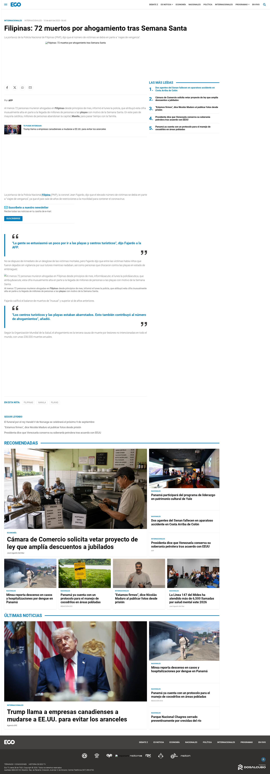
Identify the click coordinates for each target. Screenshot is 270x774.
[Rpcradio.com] (148, 758)
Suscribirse (13, 218)
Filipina (46, 194)
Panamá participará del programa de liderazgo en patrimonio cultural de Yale (183, 496)
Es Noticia (166, 4)
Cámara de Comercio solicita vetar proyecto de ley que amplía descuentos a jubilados (72, 543)
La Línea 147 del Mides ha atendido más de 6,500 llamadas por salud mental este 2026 (191, 598)
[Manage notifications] (263, 759)
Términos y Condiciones (15, 764)
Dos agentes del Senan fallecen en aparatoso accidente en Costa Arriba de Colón (182, 522)
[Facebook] (7, 87)
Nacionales (195, 4)
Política (207, 4)
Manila (42, 402)
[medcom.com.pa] (185, 758)
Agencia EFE (12, 725)
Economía (181, 4)
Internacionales (224, 4)
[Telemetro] (84, 758)
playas (54, 402)
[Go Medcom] (136, 758)
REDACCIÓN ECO (66, 606)
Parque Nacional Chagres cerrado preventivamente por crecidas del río (176, 718)
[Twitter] (14, 87)
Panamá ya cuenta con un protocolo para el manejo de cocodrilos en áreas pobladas (183, 128)
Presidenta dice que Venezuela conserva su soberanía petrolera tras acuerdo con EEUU (52, 432)
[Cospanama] (122, 755)
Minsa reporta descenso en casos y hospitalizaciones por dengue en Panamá (29, 598)
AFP (10, 100)
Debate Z (153, 4)
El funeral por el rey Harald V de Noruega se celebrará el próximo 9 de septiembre (49, 421)
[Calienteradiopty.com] (161, 758)
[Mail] (30, 87)
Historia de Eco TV (37, 764)
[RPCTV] (97, 758)
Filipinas (28, 402)
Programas (242, 4)
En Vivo (256, 4)
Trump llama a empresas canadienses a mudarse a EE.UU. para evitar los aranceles (64, 129)
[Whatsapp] (22, 87)
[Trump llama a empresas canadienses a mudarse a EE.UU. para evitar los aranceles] (12, 133)
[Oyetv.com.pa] (109, 758)
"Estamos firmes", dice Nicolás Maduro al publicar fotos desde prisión (42, 427)
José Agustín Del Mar (15, 553)
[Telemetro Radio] (173, 758)
